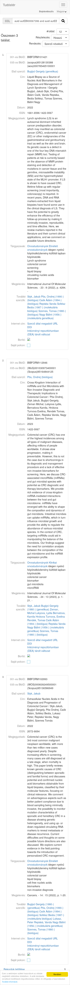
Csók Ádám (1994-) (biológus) (43, 622)
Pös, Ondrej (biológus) (40, 377)
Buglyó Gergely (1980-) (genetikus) (43, 607)
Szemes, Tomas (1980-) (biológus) (42, 632)
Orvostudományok (37, 246)
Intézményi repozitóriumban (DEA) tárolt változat (43, 332)
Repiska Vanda (47, 303)
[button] (63, 31)
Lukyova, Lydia (43, 613)
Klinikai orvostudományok (42, 564)
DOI (29, 327)
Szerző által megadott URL (42, 323)
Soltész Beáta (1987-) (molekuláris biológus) (46, 307)
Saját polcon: (18, 345)
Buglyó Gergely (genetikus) (42, 71)
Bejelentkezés (46, 11)
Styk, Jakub (33, 296)
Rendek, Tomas (36, 620)
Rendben (57, 974)
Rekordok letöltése (14, 969)
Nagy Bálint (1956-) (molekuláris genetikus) (44, 316)
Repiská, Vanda (43, 922)
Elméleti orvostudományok (42, 247)
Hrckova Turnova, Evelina (50, 616)
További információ (9, 981)
